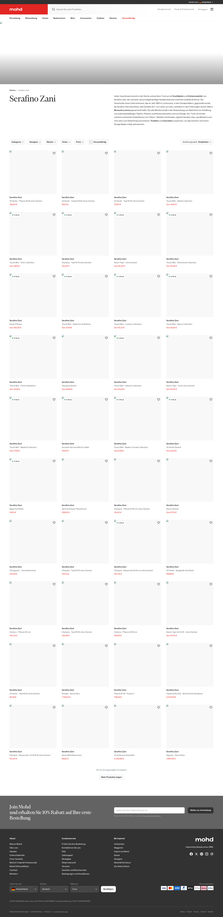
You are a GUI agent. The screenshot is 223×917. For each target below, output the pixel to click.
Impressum (48, 912)
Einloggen (203, 9)
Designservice (164, 9)
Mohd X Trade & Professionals (23, 862)
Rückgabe (66, 859)
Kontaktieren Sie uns (71, 848)
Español (210, 912)
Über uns (14, 848)
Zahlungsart (67, 855)
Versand (65, 866)
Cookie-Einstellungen (60, 912)
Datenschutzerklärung (151, 816)
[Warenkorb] (211, 9)
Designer (118, 859)
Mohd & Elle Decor (122, 862)
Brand (117, 855)
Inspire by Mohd (121, 851)
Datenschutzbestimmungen (19, 912)
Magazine (118, 848)
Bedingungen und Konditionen (75, 874)
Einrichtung (15, 18)
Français (196, 912)
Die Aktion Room (121, 866)
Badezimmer (59, 18)
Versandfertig (128, 18)
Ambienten (119, 844)
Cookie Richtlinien (36, 912)
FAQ (64, 851)
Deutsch (203, 912)
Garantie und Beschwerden (74, 870)
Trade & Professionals (184, 9)
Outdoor (100, 18)
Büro (73, 18)
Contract (13, 870)
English (189, 912)
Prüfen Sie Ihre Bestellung (73, 844)
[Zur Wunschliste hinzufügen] (54, 153)
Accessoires (85, 18)
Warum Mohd (16, 844)
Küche (45, 18)
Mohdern (14, 874)
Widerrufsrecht (69, 862)
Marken (113, 18)
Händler (13, 851)
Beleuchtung (31, 18)
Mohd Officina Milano (19, 866)
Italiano (182, 912)
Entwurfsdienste (17, 855)
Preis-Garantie (16, 859)
